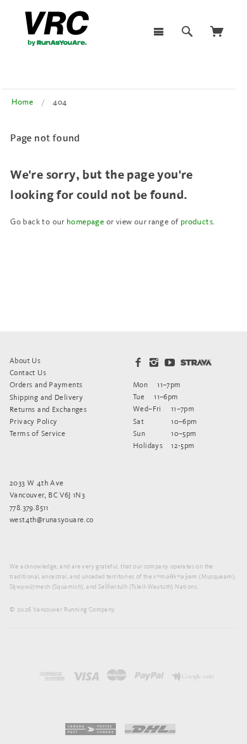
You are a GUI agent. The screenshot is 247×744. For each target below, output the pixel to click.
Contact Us (28, 372)
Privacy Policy (33, 421)
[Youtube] (170, 362)
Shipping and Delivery (46, 397)
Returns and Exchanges (48, 409)
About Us (25, 360)
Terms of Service (37, 433)
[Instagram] (154, 362)
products (196, 221)
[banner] (57, 29)
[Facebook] (138, 362)
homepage (85, 221)
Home (22, 101)
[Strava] (196, 362)
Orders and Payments (46, 384)
